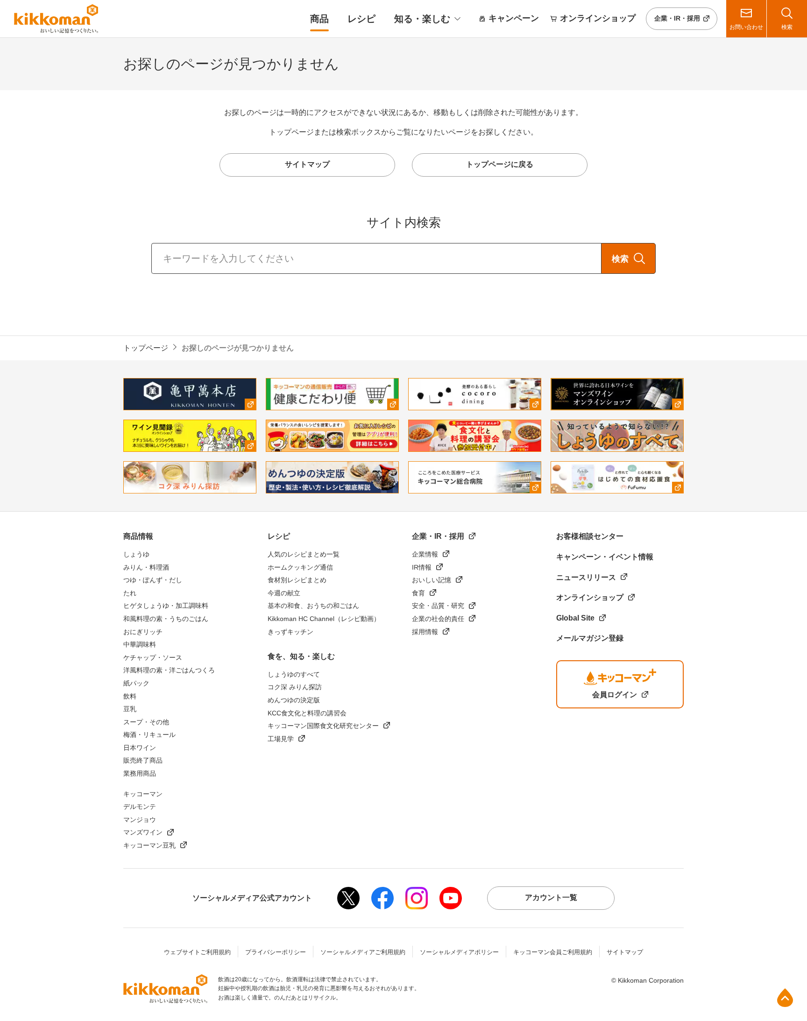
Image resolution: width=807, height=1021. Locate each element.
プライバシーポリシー (275, 952)
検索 (620, 259)
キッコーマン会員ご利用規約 (552, 952)
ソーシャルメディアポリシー (459, 952)
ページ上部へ (785, 997)
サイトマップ (625, 952)
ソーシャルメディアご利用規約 (362, 952)
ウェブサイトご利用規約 (197, 952)
